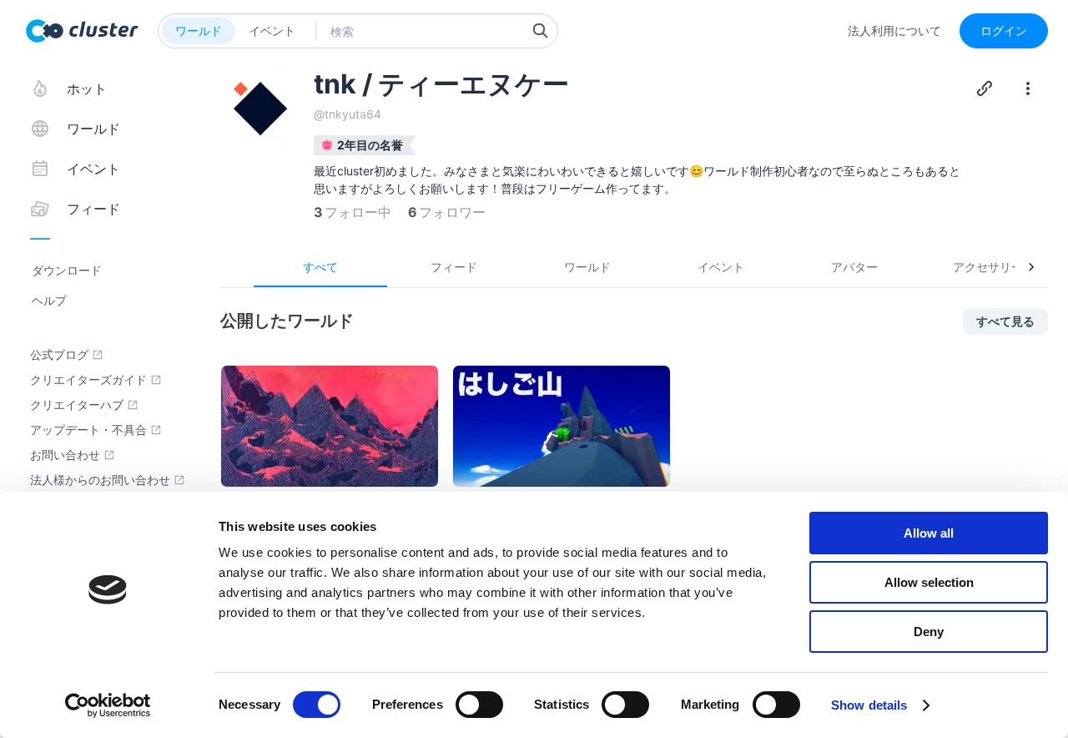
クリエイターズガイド (88, 380)
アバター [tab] (854, 267)
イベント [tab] (721, 267)
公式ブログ (59, 355)
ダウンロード (67, 270)
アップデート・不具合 (88, 430)
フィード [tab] (454, 267)
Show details (869, 705)
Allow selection (929, 582)
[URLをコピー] (985, 88)
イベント (272, 30)
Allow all (929, 533)
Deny (929, 631)
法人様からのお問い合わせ (100, 480)
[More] (1028, 88)
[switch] (479, 704)
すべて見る (1005, 321)
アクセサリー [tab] (988, 267)
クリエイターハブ (76, 405)
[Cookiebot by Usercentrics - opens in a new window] (108, 705)
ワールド (198, 30)
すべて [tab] (320, 267)
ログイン (1003, 30)
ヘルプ (49, 300)
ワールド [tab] (587, 267)
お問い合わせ (65, 455)
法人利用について (894, 31)
